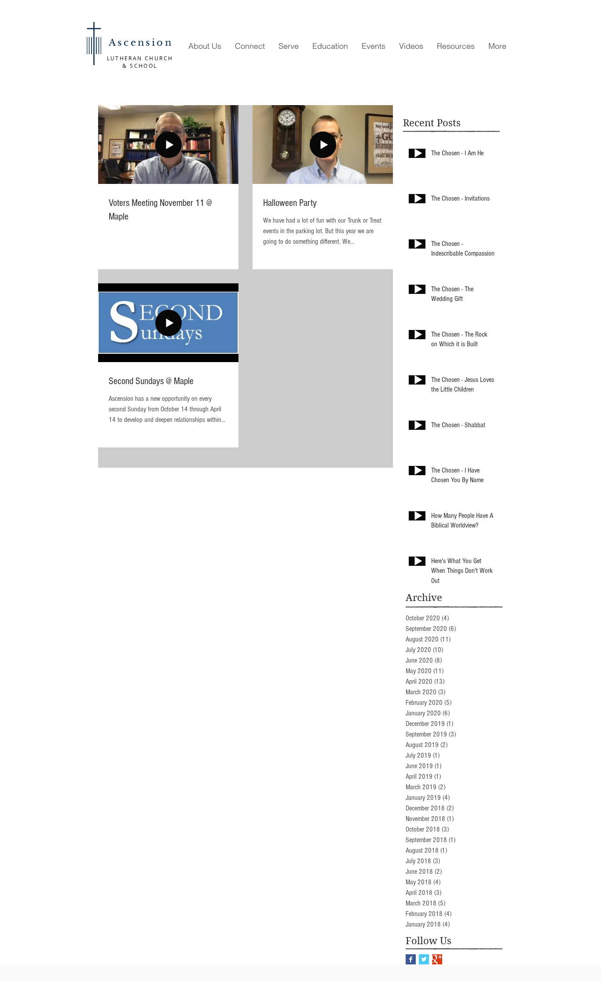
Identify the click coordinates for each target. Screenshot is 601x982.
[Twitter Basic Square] (424, 959)
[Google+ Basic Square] (437, 959)
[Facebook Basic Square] (411, 959)
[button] (204, 46)
